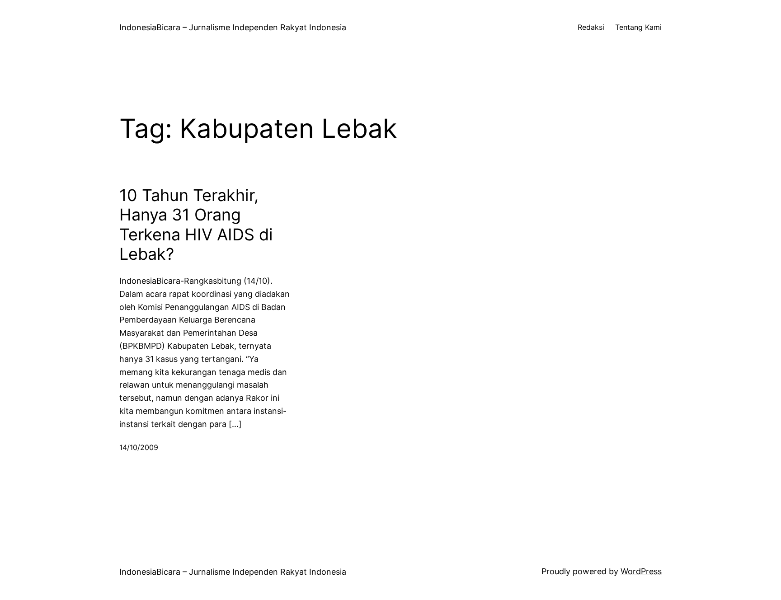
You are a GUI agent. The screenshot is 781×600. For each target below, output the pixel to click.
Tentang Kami (638, 27)
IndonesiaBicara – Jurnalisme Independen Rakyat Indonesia (232, 27)
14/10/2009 (138, 447)
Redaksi (591, 27)
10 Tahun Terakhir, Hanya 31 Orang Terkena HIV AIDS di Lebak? (196, 225)
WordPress (641, 571)
